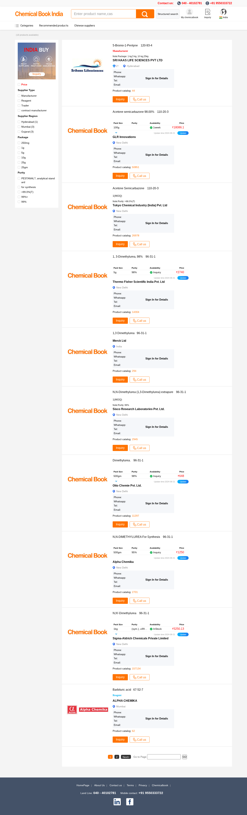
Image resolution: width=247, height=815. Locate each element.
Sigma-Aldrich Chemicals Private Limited (141, 638)
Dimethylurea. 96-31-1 (128, 460)
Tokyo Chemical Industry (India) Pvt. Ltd (140, 205)
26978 (135, 235)
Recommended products (53, 25)
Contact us (116, 785)
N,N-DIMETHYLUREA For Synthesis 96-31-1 (143, 536)
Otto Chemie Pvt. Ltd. (127, 485)
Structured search (168, 14)
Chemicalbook (160, 785)
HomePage (82, 785)
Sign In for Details (156, 78)
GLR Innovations (124, 136)
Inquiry (120, 99)
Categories (26, 25)
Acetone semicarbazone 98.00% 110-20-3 (141, 111)
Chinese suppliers (84, 25)
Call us (141, 99)
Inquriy (207, 17)
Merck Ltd (119, 340)
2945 (135, 439)
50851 (135, 167)
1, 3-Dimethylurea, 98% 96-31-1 (134, 256)
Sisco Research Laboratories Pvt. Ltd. (139, 409)
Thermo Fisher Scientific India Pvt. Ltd (139, 281)
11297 (135, 515)
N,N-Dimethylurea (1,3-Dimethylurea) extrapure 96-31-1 (149, 392)
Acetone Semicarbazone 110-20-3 (136, 188)
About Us (99, 785)
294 (134, 370)
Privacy (143, 785)
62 (133, 730)
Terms (130, 785)
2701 (135, 592)
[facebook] (129, 801)
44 (133, 90)
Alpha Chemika (123, 561)
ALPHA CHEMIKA (125, 700)
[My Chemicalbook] (189, 12)
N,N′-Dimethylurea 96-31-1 (131, 613)
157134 (136, 668)
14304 (135, 312)
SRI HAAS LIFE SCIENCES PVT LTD (138, 60)
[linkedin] (117, 801)
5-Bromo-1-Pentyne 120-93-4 (132, 45)
